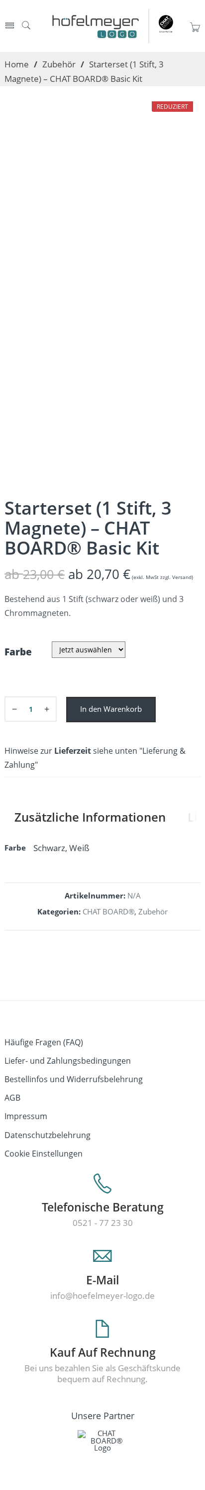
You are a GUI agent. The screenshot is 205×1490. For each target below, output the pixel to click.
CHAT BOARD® (108, 911)
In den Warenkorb (111, 709)
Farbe (18, 652)
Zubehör (59, 64)
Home (16, 64)
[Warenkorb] (195, 30)
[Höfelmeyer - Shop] (117, 25)
